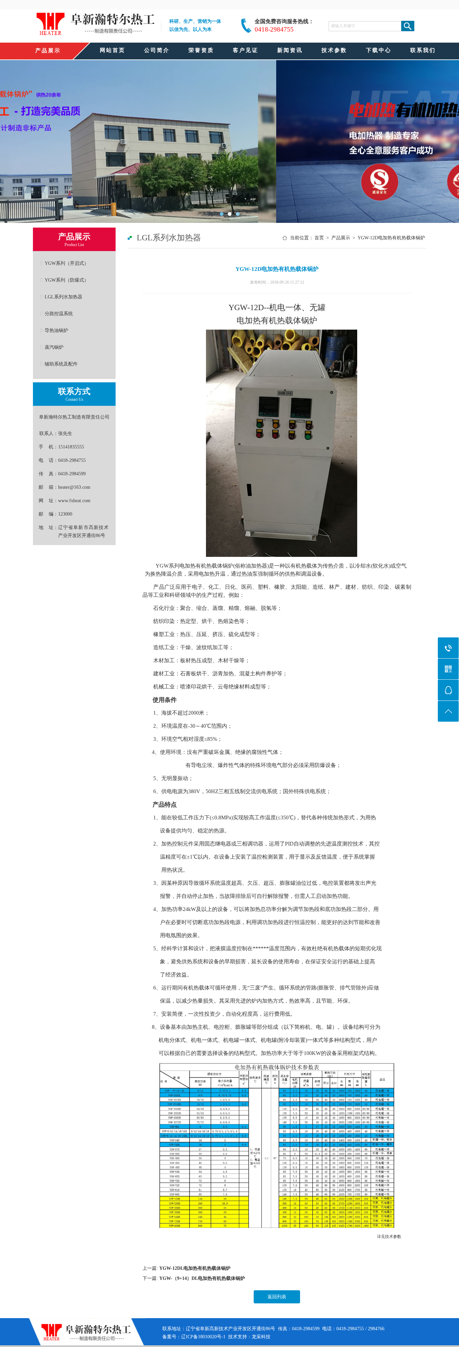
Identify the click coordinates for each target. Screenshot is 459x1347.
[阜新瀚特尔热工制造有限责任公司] (95, 34)
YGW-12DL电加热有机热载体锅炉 (195, 1268)
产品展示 (340, 237)
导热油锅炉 (56, 330)
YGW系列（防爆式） (67, 280)
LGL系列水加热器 (63, 296)
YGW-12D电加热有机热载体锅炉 (391, 237)
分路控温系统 (59, 313)
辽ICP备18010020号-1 (203, 1336)
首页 (319, 237)
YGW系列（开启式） (67, 263)
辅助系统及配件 (61, 364)
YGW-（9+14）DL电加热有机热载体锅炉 (202, 1278)
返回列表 (276, 1296)
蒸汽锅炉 (54, 347)
